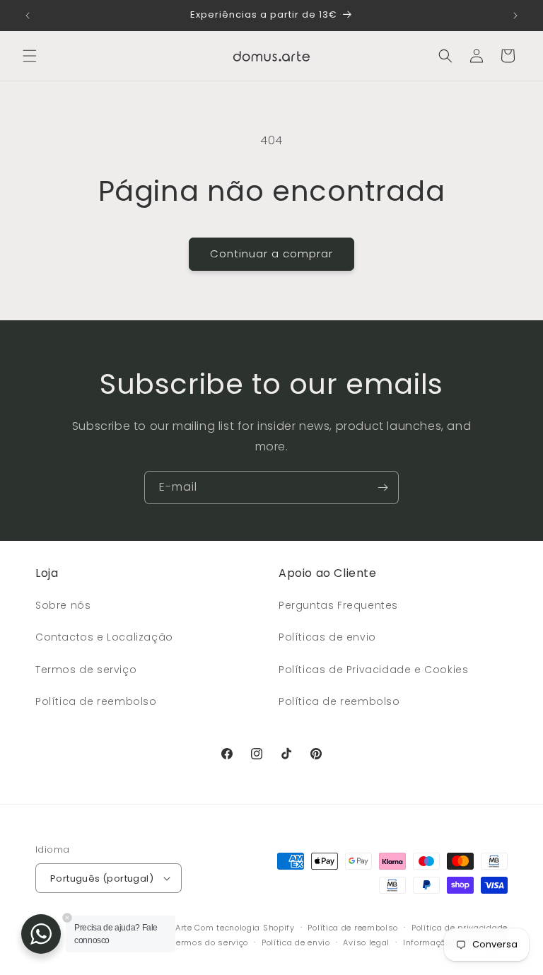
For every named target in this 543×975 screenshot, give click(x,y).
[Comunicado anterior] (27, 15)
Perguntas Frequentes (338, 605)
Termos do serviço (210, 942)
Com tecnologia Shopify (244, 927)
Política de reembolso (96, 701)
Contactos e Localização (104, 637)
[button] (29, 55)
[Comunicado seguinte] (515, 15)
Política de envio (296, 942)
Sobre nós (62, 605)
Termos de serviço (85, 669)
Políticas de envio (327, 637)
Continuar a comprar (271, 253)
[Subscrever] (382, 487)
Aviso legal (366, 942)
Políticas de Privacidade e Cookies (373, 669)
